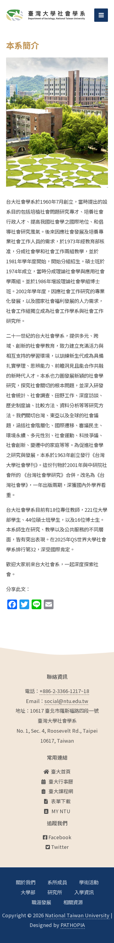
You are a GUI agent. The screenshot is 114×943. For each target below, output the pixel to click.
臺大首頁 (61, 771)
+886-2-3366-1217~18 (64, 691)
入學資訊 (84, 892)
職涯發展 (41, 902)
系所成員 (57, 882)
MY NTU (60, 811)
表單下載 (61, 801)
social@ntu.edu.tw (66, 701)
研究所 (54, 892)
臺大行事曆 (61, 781)
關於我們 (25, 882)
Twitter (59, 846)
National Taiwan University (77, 915)
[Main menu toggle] (101, 15)
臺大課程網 (61, 791)
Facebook (59, 837)
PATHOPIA (72, 924)
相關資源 (73, 902)
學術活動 (88, 882)
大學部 (28, 892)
